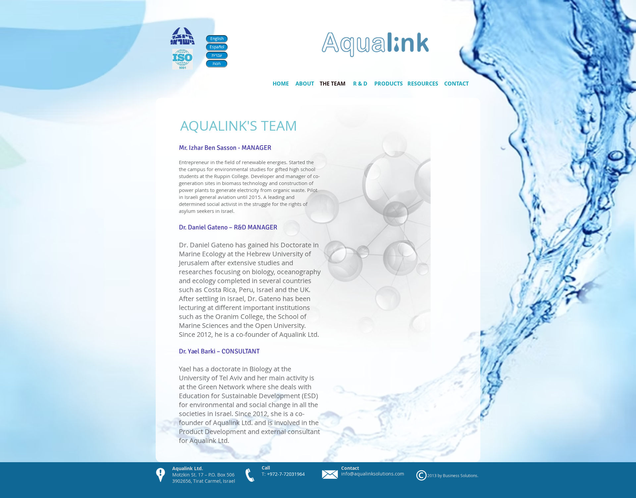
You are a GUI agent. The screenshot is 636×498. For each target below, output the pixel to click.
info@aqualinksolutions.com (372, 473)
